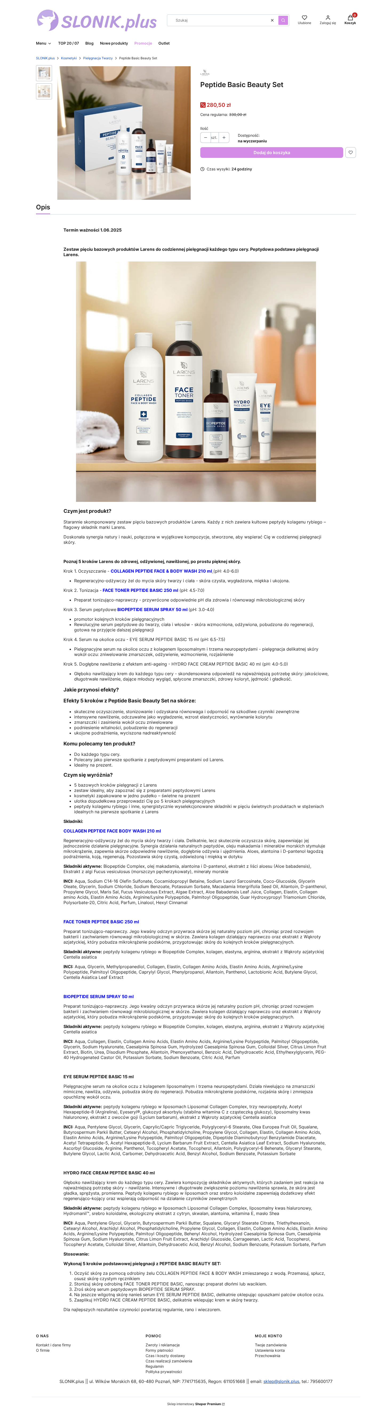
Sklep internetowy (194, 1404)
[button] (283, 20)
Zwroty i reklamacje (163, 1345)
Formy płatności (159, 1350)
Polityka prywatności (164, 1371)
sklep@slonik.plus (281, 1381)
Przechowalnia (267, 1355)
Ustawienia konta (270, 1350)
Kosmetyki (69, 58)
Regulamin (155, 1366)
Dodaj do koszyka (272, 152)
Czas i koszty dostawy (165, 1355)
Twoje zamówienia (271, 1345)
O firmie (43, 1350)
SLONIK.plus (45, 58)
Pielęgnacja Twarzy (98, 58)
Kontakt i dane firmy (53, 1345)
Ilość (204, 128)
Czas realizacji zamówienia (169, 1361)
